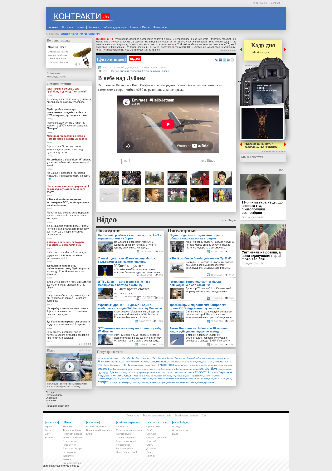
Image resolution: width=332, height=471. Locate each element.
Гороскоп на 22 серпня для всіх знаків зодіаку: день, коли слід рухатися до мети (65, 149)
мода (122, 369)
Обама (218, 376)
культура (119, 375)
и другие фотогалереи (274, 151)
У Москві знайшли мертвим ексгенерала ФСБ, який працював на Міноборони (68, 202)
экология (170, 379)
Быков (152, 362)
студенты (184, 383)
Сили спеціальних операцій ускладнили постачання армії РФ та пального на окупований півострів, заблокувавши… (210, 314)
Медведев (115, 365)
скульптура (180, 379)
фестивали (117, 361)
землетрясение (189, 362)
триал (178, 362)
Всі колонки (53, 73)
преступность (181, 372)
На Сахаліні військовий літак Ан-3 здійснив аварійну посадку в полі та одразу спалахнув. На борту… (135, 244)
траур (106, 372)
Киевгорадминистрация (187, 369)
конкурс (203, 358)
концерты (170, 369)
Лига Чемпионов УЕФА (146, 358)
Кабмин (214, 372)
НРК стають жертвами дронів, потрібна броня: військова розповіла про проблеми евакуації (68, 335)
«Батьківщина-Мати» (126, 269)
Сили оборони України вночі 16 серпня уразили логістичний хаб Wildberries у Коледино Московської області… (136, 314)
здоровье (114, 358)
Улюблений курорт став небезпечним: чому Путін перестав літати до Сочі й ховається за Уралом (68, 270)
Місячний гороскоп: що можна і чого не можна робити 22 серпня (67, 137)
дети (146, 369)
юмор (147, 365)
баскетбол (191, 379)
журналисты (173, 383)
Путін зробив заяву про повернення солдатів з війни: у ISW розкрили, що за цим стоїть (161, 39)
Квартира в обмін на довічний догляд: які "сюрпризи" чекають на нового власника (69, 298)
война (211, 358)
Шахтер (153, 382)
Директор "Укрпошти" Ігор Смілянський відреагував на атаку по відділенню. (208, 290)
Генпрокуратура (105, 379)
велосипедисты (222, 358)
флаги (191, 372)
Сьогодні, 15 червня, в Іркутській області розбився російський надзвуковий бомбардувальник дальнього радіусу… (209, 265)
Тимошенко (166, 364)
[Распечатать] (228, 60)
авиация (135, 383)
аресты (187, 365)
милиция (161, 361)
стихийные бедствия (130, 379)
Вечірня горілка (58, 40)
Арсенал (144, 383)
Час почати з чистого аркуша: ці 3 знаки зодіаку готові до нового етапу (166, 43)
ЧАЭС (217, 379)
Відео (83, 34)
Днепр (200, 379)
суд (100, 372)
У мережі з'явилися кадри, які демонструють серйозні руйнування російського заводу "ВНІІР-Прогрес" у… (209, 337)
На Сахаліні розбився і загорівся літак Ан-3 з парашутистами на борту (68, 174)
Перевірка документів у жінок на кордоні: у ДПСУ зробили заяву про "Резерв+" (67, 125)
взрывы (117, 379)
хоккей (142, 376)
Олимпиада (180, 358)
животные (212, 365)
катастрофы (104, 369)
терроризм (138, 369)
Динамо (115, 372)
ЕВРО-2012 (202, 372)
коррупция (208, 379)
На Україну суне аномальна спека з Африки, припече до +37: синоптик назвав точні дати (67, 311)
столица (169, 372)
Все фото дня (252, 65)
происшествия (224, 369)
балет (154, 365)
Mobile (263, 3)
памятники (209, 376)
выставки (228, 365)
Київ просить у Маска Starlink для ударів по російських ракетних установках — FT (66, 255)
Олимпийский (193, 358)
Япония (115, 369)
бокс (128, 362)
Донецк (124, 372)
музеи (204, 365)
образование (137, 365)
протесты (127, 358)
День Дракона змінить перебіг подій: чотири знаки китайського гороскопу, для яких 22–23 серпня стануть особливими (68, 230)
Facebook (275, 3)
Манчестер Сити (157, 369)
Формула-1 (226, 379)
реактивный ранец (160, 71)
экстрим (124, 71)
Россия (193, 383)
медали (162, 383)
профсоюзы (103, 358)
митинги (136, 361)
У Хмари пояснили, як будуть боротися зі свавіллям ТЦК (159, 47)
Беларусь (113, 383)
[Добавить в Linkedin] (220, 60)
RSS (255, 3)
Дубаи (145, 71)
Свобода (196, 365)
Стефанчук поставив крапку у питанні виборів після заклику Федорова (69, 100)
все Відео (208, 160)
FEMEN (125, 364)
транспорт (209, 383)
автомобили (159, 379)
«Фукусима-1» (178, 376)
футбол (211, 368)
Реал (146, 362)
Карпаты (162, 358)
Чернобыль (147, 379)
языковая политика (162, 376)
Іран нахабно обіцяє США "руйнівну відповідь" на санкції (66, 90)
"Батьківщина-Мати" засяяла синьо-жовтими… (262, 145)
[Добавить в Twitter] (224, 60)
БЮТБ (210, 362)
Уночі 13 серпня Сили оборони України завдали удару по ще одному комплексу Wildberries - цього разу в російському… (138, 337)
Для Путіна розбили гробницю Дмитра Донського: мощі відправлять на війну (69, 284)
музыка (218, 361)
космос (108, 376)
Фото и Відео (69, 34)
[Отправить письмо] (232, 60)
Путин (106, 365)
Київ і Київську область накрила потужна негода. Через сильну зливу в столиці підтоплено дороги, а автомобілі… (210, 244)
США (220, 365)
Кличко (170, 358)
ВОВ (201, 369)
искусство (160, 372)
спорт (103, 382)
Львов (129, 369)
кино (188, 376)
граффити (141, 372)
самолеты (135, 71)
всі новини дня (228, 50)
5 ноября (94, 34)
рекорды (179, 365)
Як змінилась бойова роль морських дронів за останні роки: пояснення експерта (68, 215)
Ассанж (132, 372)
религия (151, 372)
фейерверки (124, 383)
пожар (200, 383)
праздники (197, 375)
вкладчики (202, 362)
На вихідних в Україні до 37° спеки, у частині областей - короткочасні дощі (187, 41)
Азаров (149, 376)
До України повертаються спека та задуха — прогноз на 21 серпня (68, 323)
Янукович (104, 361)
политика (132, 375)
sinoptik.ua (63, 406)
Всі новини (85, 344)
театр (171, 362)
